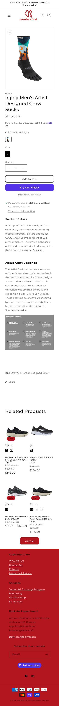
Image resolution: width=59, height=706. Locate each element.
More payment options (29, 195)
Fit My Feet (16, 601)
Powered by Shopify (39, 700)
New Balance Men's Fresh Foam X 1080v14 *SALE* (41, 518)
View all (29, 540)
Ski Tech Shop (17, 597)
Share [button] (12, 382)
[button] (9, 15)
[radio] (8, 139)
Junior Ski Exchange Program (27, 589)
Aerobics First (23, 700)
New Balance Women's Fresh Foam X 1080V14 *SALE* (16, 459)
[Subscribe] (46, 654)
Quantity (10, 162)
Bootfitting (15, 593)
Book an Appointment (22, 636)
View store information (21, 211)
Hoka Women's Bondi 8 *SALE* (41, 458)
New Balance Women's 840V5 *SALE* (16, 517)
